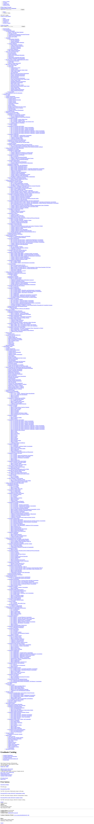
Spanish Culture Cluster (15, 88)
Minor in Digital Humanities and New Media (20, 469)
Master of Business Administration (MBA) (19, 179)
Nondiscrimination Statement (6, 774)
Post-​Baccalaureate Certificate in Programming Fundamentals (23, 284)
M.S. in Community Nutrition (17, 246)
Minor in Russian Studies (16, 440)
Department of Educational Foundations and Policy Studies (20, 193)
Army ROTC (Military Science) (14, 700)
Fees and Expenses (12, 52)
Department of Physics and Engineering (16, 663)
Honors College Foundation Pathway (18, 685)
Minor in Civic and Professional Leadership (19, 689)
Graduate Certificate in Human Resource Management (22, 162)
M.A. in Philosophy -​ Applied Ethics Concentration (21, 135)
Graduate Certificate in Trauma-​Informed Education (21, 230)
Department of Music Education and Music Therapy (18, 317)
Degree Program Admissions (16, 44)
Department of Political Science (14, 667)
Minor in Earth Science (15, 648)
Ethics (7, 766)
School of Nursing (12, 263)
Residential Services (12, 742)
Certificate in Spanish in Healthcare (18, 442)
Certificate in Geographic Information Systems (20, 515)
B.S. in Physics (14, 664)
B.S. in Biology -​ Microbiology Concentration (20, 622)
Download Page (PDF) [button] (5, 789)
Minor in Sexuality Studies (16, 463)
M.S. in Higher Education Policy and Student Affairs (21, 204)
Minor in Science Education (16, 649)
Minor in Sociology (15, 614)
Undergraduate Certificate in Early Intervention (20, 572)
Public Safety (11, 341)
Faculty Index (11, 62)
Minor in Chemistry (15, 634)
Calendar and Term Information (14, 35)
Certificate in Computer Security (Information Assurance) (22, 279)
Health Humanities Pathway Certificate (16, 387)
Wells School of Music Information (15, 310)
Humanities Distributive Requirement (18, 81)
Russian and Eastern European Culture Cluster (20, 86)
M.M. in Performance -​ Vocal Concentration (20, 329)
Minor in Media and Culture (16, 402)
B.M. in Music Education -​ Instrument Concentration (21, 714)
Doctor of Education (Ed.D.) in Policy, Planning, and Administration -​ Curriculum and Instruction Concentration (33, 201)
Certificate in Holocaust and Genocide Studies (20, 142)
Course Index (11, 66)
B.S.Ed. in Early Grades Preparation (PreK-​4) (20, 540)
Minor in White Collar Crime (16, 488)
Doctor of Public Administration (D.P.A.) (19, 166)
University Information (10, 31)
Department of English (12, 118)
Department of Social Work (13, 562)
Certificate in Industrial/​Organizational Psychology (21, 304)
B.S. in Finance (14, 496)
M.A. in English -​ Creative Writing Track (19, 119)
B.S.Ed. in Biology (14, 551)
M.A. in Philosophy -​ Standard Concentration (20, 136)
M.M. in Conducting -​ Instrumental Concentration (21, 314)
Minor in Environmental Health (17, 596)
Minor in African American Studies (18, 466)
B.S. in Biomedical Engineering (17, 627)
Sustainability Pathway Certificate (15, 388)
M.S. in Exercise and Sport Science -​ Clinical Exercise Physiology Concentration (27, 240)
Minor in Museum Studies (16, 613)
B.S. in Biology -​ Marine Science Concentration (20, 620)
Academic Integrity (12, 98)
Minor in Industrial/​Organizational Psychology (20, 676)
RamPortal (3, 8)
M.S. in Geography (15, 156)
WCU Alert (3, 772)
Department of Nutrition (13, 245)
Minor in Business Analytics (16, 497)
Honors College (9, 332)
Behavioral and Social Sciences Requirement (20, 73)
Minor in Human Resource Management (19, 528)
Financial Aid (11, 56)
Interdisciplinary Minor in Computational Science (21, 658)
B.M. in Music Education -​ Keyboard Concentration (21, 715)
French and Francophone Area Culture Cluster (20, 79)
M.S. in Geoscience (15, 286)
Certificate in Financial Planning (17, 501)
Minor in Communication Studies (17, 401)
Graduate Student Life (12, 337)
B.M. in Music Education (16, 713)
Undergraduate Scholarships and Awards (16, 57)
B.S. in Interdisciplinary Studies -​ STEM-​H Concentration (22, 696)
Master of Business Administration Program (17, 177)
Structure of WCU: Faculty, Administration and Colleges (17, 59)
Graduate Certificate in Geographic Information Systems (22, 158)
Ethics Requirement (15, 76)
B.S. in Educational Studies (16, 544)
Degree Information (12, 356)
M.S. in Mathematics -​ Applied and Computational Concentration (24, 294)
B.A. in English (14, 406)
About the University (12, 33)
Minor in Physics (14, 666)
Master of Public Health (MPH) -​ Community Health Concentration (24, 253)
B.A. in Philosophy (15, 445)
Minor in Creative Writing (16, 408)
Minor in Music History (15, 727)
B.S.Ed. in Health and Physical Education (19, 556)
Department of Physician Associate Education (17, 250)
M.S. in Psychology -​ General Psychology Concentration (22, 301)
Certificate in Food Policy (16, 170)
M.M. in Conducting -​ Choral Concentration (20, 313)
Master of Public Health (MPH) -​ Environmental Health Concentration (25, 254)
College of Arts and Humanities (12, 112)
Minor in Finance (14, 500)
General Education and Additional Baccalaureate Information (20, 368)
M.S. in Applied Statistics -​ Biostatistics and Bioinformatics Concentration (25, 290)
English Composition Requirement (18, 75)
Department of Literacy (13, 213)
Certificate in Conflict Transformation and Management (22, 451)
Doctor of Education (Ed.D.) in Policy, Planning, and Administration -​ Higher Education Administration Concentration (35, 203)
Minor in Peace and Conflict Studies (18, 448)
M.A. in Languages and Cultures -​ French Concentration (22, 127)
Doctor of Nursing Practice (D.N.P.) (18, 265)
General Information (7, 29)
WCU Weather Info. (10, 772)
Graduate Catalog (6, 94)
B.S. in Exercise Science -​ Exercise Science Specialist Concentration (24, 580)
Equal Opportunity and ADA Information (14, 92)
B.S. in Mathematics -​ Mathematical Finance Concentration (23, 655)
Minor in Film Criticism (15, 409)
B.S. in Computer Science (16, 636)
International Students (10, 345)
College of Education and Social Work (13, 180)
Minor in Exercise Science (16, 585)
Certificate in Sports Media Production (18, 403)
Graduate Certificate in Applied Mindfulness (20, 257)
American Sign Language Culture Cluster (19, 70)
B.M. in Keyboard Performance (17, 730)
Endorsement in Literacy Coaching (18, 216)
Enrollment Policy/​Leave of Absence (15, 107)
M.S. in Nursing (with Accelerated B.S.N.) (19, 266)
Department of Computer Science (15, 277)
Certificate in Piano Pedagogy (17, 331)
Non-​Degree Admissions (16, 47)
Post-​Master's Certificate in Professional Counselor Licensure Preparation (25, 185)
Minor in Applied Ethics (15, 447)
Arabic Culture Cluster (15, 71)
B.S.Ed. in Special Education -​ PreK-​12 (19, 566)
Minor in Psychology (15, 677)
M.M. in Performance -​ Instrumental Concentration (21, 316)
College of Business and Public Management (15, 148)
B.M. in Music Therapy (15, 718)
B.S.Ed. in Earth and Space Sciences (18, 554)
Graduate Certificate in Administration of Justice (20, 174)
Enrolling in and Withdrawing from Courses (17, 106)
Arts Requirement (14, 72)
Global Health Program (13, 604)
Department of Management (14, 160)
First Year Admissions (15, 40)
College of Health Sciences (11, 235)
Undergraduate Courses (15, 67)
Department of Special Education (15, 223)
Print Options (8, 16)
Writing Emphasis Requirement (17, 90)
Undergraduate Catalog (7, 346)
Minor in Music (14, 726)
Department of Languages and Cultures (16, 126)
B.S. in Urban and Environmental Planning (19, 508)
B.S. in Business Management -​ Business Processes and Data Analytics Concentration (28, 520)
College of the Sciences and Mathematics (14, 271)
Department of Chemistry (13, 276)
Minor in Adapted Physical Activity (18, 559)
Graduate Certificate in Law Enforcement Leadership (21, 153)
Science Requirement (15, 87)
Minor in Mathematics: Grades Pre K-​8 (18, 661)
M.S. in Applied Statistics (16, 289)
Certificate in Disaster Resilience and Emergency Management (23, 513)
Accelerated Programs (10, 111)
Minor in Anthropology (15, 611)
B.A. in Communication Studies (17, 399)
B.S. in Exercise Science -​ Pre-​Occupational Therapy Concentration (24, 582)
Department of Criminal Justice (14, 150)
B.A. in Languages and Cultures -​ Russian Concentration (22, 423)
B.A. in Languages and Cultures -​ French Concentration (22, 421)
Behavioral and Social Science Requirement (17, 376)
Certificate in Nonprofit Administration (18, 172)
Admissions (8, 37)
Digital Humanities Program (14, 468)
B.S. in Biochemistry (15, 629)
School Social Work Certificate (17, 212)
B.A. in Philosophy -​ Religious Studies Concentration (21, 446)
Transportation (11, 344)
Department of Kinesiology (13, 238)
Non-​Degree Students (12, 363)
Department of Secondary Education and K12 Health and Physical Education (23, 218)
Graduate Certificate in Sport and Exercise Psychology (22, 243)
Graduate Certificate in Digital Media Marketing (20, 117)
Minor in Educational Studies (17, 546)
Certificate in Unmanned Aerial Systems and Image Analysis (23, 517)
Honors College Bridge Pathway (17, 687)
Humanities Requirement (13, 377)
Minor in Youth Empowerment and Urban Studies (21, 480)
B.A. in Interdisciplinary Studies (17, 694)
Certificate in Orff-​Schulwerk (17, 321)
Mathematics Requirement (13, 371)
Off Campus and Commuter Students (15, 737)
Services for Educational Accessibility (15, 364)
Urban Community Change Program (15, 478)
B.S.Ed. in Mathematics (15, 557)
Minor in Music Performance (16, 711)
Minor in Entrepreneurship (16, 527)
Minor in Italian (14, 437)
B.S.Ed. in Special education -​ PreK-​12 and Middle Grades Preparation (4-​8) (26, 568)
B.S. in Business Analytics (16, 494)
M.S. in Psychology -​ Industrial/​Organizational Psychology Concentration (25, 302)
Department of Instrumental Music (15, 315)
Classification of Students (13, 103)
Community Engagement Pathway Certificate (17, 384)
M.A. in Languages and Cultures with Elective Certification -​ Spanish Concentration (28, 133)
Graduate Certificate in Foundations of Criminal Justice (22, 152)
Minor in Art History (15, 395)
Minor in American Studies (16, 417)
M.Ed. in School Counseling (16, 182)
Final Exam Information (13, 359)
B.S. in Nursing (14, 602)
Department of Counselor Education (15, 181)
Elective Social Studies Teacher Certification (20, 560)
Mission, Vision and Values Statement (15, 32)
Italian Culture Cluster (15, 83)
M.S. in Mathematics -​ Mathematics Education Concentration (23, 296)
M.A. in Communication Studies (17, 115)
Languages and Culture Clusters (17, 84)
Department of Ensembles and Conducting (16, 312)
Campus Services (11, 336)
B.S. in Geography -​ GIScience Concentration (20, 507)
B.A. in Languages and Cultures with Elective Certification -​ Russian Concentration (28, 427)
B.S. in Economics (14, 495)
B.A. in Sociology (14, 610)
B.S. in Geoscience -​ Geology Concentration (20, 645)
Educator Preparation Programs (14, 232)
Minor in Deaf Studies (15, 433)
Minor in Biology (14, 624)
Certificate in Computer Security (17, 641)
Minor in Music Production (16, 728)
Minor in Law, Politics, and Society (18, 672)
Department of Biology (13, 274)
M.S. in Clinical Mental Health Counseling (19, 183)
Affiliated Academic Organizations (15, 354)
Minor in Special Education (16, 571)
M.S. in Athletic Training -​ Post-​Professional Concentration (23, 262)
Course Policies (11, 104)
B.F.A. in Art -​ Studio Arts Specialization (19, 394)
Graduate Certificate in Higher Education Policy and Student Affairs (24, 206)
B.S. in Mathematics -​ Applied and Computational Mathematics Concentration (26, 653)
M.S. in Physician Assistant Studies (18, 251)
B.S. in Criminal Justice (15, 490)
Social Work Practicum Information (15, 234)
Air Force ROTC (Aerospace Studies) (16, 699)
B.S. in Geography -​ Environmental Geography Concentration (23, 505)
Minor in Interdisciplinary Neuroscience (19, 625)
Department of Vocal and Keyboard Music (16, 326)
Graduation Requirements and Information (16, 361)
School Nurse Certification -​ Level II (18, 270)
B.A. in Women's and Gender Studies (18, 462)
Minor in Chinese (14, 432)
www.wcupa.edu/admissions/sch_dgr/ (21, 815)
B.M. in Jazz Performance (16, 708)
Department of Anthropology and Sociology (17, 273)
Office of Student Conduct (13, 340)
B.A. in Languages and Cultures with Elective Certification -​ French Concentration (27, 425)
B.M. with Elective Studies (16, 724)
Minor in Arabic (14, 431)
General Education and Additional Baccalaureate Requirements (18, 367)
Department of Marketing (13, 164)
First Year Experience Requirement (18, 78)
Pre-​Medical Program (12, 307)
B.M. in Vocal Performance (16, 731)
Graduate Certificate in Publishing (17, 122)
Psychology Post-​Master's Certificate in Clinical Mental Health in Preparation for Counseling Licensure (31, 305)
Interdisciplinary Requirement (17, 82)
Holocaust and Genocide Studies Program (16, 141)
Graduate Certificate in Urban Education (19, 199)
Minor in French (14, 434)
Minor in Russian (14, 439)
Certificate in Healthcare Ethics (17, 138)
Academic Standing (12, 102)
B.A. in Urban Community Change (18, 479)
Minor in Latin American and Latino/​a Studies (20, 473)
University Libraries (10, 733)
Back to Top (3, 779)
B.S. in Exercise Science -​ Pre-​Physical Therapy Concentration (23, 583)
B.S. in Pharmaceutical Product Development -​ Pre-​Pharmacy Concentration (26, 681)
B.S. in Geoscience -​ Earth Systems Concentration (21, 644)
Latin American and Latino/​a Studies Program (17, 472)
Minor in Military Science (16, 697)
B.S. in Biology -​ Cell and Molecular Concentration (21, 617)
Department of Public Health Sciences (16, 252)
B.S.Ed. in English (14, 555)
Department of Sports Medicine (14, 260)
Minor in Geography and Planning (18, 511)
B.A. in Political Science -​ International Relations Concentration (24, 669)
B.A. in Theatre (14, 454)
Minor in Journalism (15, 410)
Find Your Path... (6, 28)
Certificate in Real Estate (16, 516)
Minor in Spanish (14, 441)
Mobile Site (3, 766)
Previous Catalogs (6, 23)
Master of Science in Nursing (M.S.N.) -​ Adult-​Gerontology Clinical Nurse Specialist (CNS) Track (31, 267)
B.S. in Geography (14, 503)
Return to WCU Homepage (10, 8)
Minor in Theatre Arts (15, 460)
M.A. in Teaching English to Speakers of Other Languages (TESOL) (25, 145)
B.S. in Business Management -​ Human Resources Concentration (24, 521)
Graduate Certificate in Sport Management (19, 244)
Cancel (2, 802)
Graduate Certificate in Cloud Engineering (19, 283)
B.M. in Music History (15, 721)
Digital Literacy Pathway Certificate (15, 385)
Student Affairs (9, 735)
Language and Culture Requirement (15, 383)
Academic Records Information (14, 99)
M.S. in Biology (14, 275)
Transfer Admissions (15, 41)
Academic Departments (10, 96)
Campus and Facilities (12, 36)
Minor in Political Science (16, 673)
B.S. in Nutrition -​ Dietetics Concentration (19, 587)
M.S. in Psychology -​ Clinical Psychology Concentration (22, 300)
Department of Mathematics (13, 287)
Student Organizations (12, 745)
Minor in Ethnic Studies (15, 612)
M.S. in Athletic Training (16, 261)
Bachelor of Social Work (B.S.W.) (18, 563)
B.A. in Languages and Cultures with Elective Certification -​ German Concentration (28, 426)
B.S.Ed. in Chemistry (15, 552)
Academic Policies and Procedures (13, 97)
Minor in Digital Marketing (16, 534)
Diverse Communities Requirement (18, 74)
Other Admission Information (14, 50)
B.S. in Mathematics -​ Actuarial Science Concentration (22, 652)
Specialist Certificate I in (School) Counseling (20, 184)
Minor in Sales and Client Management (19, 535)
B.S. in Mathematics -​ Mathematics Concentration (21, 656)
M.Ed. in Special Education (16, 224)
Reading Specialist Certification (17, 215)
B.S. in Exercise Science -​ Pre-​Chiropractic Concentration (22, 581)
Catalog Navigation (4, 25)
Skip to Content (6, 1)
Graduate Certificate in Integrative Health (19, 259)
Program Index (11, 91)
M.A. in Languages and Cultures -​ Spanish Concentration (22, 129)
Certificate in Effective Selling (17, 536)
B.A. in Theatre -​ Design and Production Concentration (22, 455)
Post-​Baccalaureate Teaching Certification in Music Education (23, 322)
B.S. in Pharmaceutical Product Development (20, 680)
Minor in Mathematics (15, 660)
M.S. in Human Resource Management (19, 161)
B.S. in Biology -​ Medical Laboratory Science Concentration (23, 621)
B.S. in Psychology (15, 675)
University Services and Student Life (13, 335)
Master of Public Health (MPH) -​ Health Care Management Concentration (26, 255)
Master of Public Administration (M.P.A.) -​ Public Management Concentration (26, 169)
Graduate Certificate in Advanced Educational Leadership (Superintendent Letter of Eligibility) (30, 205)
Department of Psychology (13, 298)
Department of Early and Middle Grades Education (18, 187)
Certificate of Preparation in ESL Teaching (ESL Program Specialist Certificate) (27, 146)
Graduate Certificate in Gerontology (18, 211)
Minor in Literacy (14, 549)
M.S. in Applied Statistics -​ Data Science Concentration (22, 292)
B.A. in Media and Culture (16, 400)
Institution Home (6, 5)
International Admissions (16, 48)
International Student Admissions (17, 42)
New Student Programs (13, 739)
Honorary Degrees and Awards (14, 63)
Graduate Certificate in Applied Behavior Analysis (21, 227)
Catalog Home (6, 3)
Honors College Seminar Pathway (17, 688)
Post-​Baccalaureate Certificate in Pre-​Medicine (20, 308)
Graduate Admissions (12, 43)
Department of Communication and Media (16, 114)
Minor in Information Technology (17, 638)
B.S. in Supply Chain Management (18, 524)
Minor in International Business (17, 529)
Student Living (11, 343)
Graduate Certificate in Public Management (19, 175)
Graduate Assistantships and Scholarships (16, 58)
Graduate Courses (14, 68)
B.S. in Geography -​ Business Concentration (20, 504)
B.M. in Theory (14, 723)
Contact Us (3, 16)
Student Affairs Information (13, 744)
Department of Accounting (13, 149)
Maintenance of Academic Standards (15, 362)
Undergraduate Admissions (13, 39)
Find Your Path (6, 19)
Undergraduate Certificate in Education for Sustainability (22, 547)
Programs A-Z (6, 20)
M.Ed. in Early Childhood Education (18, 189)
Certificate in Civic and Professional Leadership (20, 690)
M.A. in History (14, 125)
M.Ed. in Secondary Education (17, 219)
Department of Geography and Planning (16, 154)
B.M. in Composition (15, 720)
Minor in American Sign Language (18, 430)
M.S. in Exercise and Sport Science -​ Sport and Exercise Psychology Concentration (27, 242)
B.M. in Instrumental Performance (17, 707)
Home (4, 11)
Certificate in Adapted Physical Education (19, 222)
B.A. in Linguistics (14, 476)
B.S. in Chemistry (14, 630)
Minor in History (14, 418)
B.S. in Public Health (15, 594)
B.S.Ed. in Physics (14, 558)
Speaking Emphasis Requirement (17, 89)
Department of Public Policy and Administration (18, 165)
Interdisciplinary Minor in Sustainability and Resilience (22, 698)
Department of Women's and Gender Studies (17, 140)
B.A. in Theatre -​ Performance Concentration (20, 457)
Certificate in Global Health (16, 605)
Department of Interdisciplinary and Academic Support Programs (21, 692)
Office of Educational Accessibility (15, 339)
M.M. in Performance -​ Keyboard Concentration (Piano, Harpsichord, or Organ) (27, 328)
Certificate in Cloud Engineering (17, 640)
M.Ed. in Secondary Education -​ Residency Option (21, 220)
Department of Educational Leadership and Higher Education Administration (23, 200)
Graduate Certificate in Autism (17, 228)
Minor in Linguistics (15, 411)
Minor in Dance (14, 458)
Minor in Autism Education (16, 570)
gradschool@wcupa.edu (13, 812)
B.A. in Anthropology (15, 609)
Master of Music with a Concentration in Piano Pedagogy (22, 330)
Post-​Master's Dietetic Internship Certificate (19, 247)
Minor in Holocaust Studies (16, 471)
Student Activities (11, 743)
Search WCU (3, 9)
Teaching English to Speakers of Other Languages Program (20, 144)
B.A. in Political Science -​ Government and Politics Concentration (24, 668)
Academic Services (12, 101)
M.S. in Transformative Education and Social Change (21, 195)
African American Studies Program (15, 465)
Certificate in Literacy (15, 214)
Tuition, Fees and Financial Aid (12, 51)
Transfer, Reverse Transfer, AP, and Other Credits (18, 365)
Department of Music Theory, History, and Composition (19, 323)
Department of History (12, 123)
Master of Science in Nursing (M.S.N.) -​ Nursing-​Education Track (24, 268)
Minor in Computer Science (16, 637)
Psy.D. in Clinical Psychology (17, 299)
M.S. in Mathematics (15, 293)
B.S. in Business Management (17, 519)
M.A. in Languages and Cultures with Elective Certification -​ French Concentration (27, 130)
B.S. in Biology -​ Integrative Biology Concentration (21, 619)
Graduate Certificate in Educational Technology (20, 197)
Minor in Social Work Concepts (17, 564)
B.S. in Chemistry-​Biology (16, 632)
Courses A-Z (5, 21)
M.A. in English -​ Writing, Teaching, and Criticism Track (22, 121)
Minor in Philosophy (15, 449)
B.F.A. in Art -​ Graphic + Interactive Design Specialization (22, 393)
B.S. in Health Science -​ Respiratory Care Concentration (22, 593)
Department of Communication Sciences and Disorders (19, 236)
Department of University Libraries (15, 734)
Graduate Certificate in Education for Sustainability (21, 196)
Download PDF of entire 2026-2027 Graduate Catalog (12, 797)
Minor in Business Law (15, 526)
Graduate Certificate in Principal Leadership (19, 207)
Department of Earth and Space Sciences (16, 285)
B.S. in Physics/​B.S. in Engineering (18, 665)
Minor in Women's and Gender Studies (18, 464)
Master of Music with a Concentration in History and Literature (23, 324)
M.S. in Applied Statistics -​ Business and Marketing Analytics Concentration (26, 291)
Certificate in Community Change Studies (19, 481)
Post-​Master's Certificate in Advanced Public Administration (23, 176)
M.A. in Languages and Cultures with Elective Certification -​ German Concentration (28, 131)
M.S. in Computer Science (16, 278)
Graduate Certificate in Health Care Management (21, 258)
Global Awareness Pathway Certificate (16, 386)
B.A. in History (14, 416)
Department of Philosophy (13, 134)
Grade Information (12, 109)
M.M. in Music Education (16, 318)
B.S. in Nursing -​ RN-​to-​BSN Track (18, 603)
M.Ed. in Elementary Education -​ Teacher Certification (22, 190)
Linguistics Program (12, 143)
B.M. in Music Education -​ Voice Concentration (20, 716)
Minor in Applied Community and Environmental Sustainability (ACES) (25, 509)
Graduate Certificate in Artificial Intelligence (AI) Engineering (23, 282)
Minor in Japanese (14, 438)
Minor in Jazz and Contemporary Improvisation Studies (22, 710)
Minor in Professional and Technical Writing (20, 414)
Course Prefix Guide (12, 65)
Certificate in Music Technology (17, 320)
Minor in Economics (15, 499)
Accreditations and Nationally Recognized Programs (18, 34)
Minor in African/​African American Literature (20, 407)
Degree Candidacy (12, 105)
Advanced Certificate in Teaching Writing (19, 221)
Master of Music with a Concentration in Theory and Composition (24, 325)
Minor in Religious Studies (16, 450)
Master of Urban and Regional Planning (19, 157)
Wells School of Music (10, 309)
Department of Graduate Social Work (15, 208)
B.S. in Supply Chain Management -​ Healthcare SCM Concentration (24, 525)
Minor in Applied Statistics (16, 659)
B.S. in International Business (17, 523)
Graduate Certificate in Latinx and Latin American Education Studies (25, 198)
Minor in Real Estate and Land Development (20, 512)
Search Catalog (4, 26)
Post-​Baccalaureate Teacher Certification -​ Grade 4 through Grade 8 (24, 191)
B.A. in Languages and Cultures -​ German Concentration (22, 422)
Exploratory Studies (12, 702)
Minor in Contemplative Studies (17, 595)
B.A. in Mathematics (15, 651)
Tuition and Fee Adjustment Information (16, 55)
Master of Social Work (15, 209)
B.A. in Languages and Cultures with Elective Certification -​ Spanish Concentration (28, 429)
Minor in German (14, 435)
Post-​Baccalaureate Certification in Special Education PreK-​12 (23, 231)
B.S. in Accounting (14, 486)
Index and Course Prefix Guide (12, 64)
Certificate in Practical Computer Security (19, 642)
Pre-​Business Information (13, 484)
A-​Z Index (8, 95)
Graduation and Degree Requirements (15, 110)
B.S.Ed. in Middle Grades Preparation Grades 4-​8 (21, 541)
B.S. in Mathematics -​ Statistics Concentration (20, 657)
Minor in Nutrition (14, 588)
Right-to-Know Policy (5, 773)
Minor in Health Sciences (16, 597)
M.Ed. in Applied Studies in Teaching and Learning (21, 188)
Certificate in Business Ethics (17, 137)
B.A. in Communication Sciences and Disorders (20, 578)
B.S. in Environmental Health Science (18, 590)
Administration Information (13, 60)
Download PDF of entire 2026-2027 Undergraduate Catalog (13, 793)
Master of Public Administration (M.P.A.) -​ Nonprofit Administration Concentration (27, 168)
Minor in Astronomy (15, 646)
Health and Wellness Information (14, 338)
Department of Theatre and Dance (15, 453)
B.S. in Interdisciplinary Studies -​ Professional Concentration (23, 695)
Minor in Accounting (15, 487)
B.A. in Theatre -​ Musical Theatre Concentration (20, 456)
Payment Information (12, 53)
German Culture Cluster (15, 80)
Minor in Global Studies (15, 671)
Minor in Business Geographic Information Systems (21, 510)
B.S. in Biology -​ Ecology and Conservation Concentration (23, 618)
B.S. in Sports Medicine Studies (17, 599)
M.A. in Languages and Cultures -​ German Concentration (22, 128)
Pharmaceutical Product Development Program (17, 306)
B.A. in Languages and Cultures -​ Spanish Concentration (22, 424)
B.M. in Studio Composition (16, 722)
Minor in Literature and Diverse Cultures (19, 412)
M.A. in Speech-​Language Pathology (18, 237)
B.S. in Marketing (14, 533)
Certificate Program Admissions (17, 45)
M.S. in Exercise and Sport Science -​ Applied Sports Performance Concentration (27, 239)
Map (8, 765)
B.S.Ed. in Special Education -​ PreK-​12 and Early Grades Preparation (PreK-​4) (27, 567)
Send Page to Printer (5, 784)
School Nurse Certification (16, 269)
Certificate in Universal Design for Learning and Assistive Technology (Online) (27, 226)
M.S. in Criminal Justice (15, 151)
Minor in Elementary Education (17, 542)
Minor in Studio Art (15, 396)
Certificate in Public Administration (18, 173)
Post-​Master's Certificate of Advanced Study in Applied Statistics (24, 297)
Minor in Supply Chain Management (18, 531)
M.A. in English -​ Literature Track (18, 120)
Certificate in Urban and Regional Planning (19, 159)
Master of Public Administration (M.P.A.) (19, 167)
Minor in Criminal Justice (16, 492)
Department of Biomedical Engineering (16, 626)
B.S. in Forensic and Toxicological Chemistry (20, 633)
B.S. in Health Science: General (17, 591)
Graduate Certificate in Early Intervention (19, 229)
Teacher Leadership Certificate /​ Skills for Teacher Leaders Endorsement (25, 192)
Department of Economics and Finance (16, 493)
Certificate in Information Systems (17, 281)
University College (9, 691)
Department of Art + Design (14, 113)
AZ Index (5, 2)
